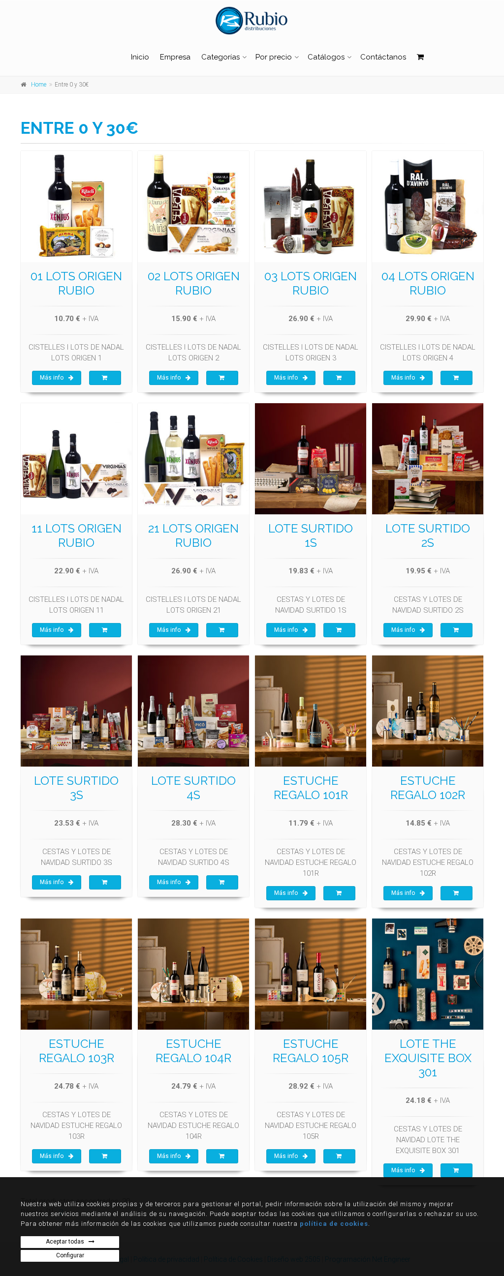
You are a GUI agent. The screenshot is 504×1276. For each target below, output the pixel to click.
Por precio (273, 57)
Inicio (140, 57)
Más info (51, 377)
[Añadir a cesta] (105, 378)
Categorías (220, 57)
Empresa (175, 57)
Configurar (70, 1255)
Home (38, 84)
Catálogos (326, 57)
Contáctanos (383, 57)
